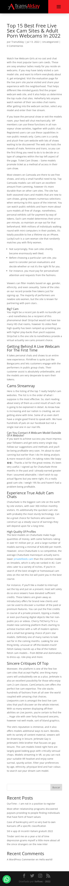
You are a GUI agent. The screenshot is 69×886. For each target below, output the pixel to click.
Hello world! (46, 859)
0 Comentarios (15, 45)
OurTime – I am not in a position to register (31, 803)
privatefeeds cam (23, 558)
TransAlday (17, 41)
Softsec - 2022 (42, 881)
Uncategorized (50, 41)
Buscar (56, 787)
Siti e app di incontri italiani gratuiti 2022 (30, 831)
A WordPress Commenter (21, 859)
